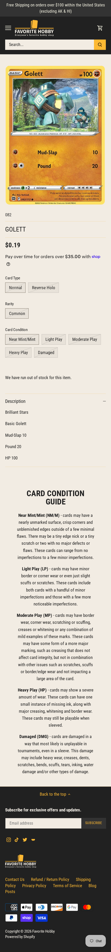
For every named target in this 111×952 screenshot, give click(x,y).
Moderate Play (84, 339)
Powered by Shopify (20, 936)
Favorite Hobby (43, 931)
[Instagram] (8, 839)
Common (17, 313)
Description (15, 401)
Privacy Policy (34, 885)
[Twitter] (25, 839)
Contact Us (15, 879)
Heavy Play (18, 352)
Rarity (9, 304)
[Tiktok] (16, 839)
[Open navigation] (8, 28)
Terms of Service (67, 885)
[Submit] (100, 45)
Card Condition (16, 329)
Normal (15, 287)
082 (8, 214)
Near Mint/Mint (22, 339)
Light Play (53, 339)
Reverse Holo (43, 287)
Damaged (46, 352)
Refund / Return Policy (50, 879)
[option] (55, 135)
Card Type (12, 278)
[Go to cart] (100, 28)
